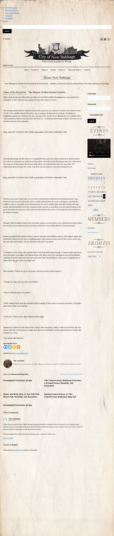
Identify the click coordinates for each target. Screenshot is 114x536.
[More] (18, 347)
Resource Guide (74, 70)
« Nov (95, 209)
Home (26, 70)
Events (61, 70)
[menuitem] (57, 29)
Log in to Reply (8, 438)
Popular (96, 232)
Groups (53, 70)
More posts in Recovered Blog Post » (71, 374)
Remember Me (96, 115)
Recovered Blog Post (20, 353)
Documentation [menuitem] (11, 10)
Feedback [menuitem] (9, 18)
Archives (87, 70)
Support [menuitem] (8, 15)
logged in (17, 450)
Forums (34, 70)
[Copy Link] (14, 347)
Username (92, 93)
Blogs (44, 70)
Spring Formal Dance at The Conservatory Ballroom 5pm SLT (60, 395)
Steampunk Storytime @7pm (17, 380)
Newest (89, 232)
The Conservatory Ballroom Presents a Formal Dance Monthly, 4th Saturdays (62, 383)
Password (92, 104)
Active (92, 232)
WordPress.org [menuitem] (11, 7)
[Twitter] (10, 347)
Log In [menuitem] (5, 21)
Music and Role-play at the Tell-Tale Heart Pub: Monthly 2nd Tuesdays (21, 395)
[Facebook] (5, 347)
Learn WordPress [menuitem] (12, 13)
